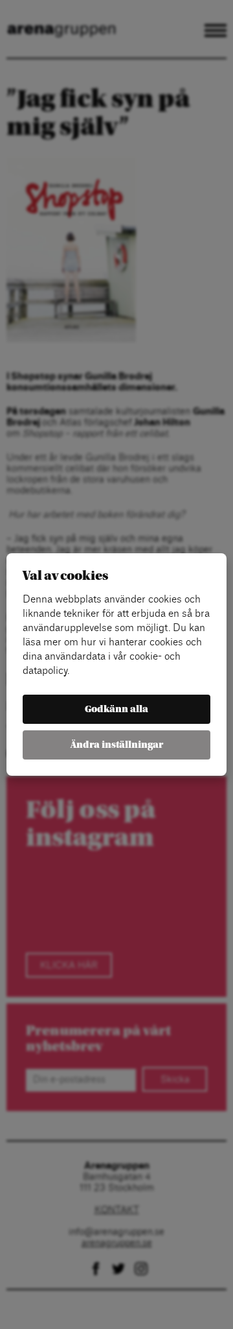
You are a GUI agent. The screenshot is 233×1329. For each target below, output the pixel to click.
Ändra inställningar (117, 744)
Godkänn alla (116, 709)
